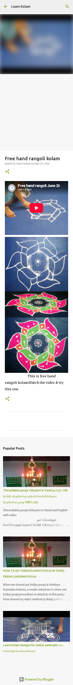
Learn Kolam (20, 6)
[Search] (67, 6)
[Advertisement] (36, 112)
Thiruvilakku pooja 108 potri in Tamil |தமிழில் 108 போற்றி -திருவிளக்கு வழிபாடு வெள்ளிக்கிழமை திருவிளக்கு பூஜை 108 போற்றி (35, 496)
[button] (7, 172)
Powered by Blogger (39, 679)
